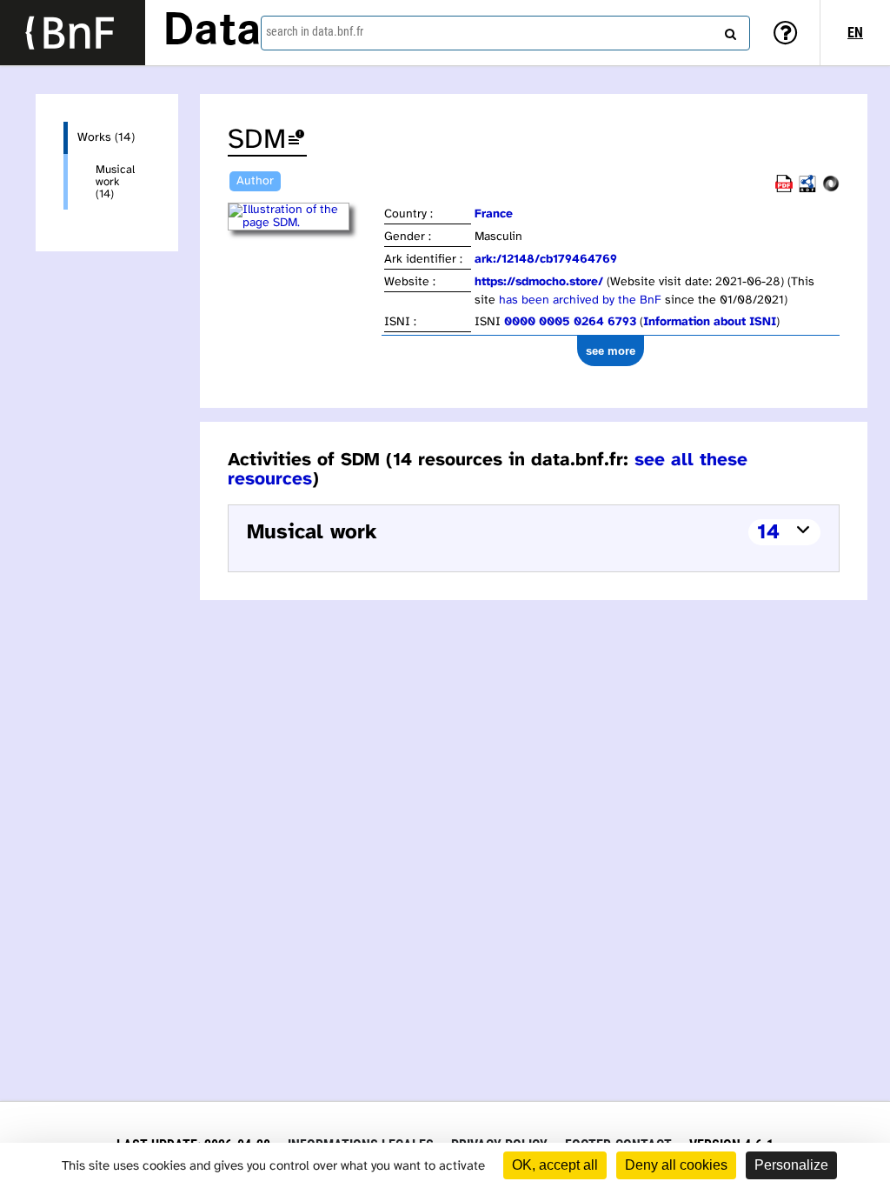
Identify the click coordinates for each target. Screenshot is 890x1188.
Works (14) (106, 137)
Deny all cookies (676, 1165)
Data (212, 32)
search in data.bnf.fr (314, 31)
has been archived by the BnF (580, 300)
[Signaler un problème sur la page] (296, 140)
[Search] (728, 30)
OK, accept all (555, 1165)
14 (768, 533)
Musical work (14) (115, 182)
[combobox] (505, 33)
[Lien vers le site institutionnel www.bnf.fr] (72, 32)
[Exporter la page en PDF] (784, 189)
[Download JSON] (831, 189)
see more (610, 350)
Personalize (791, 1165)
